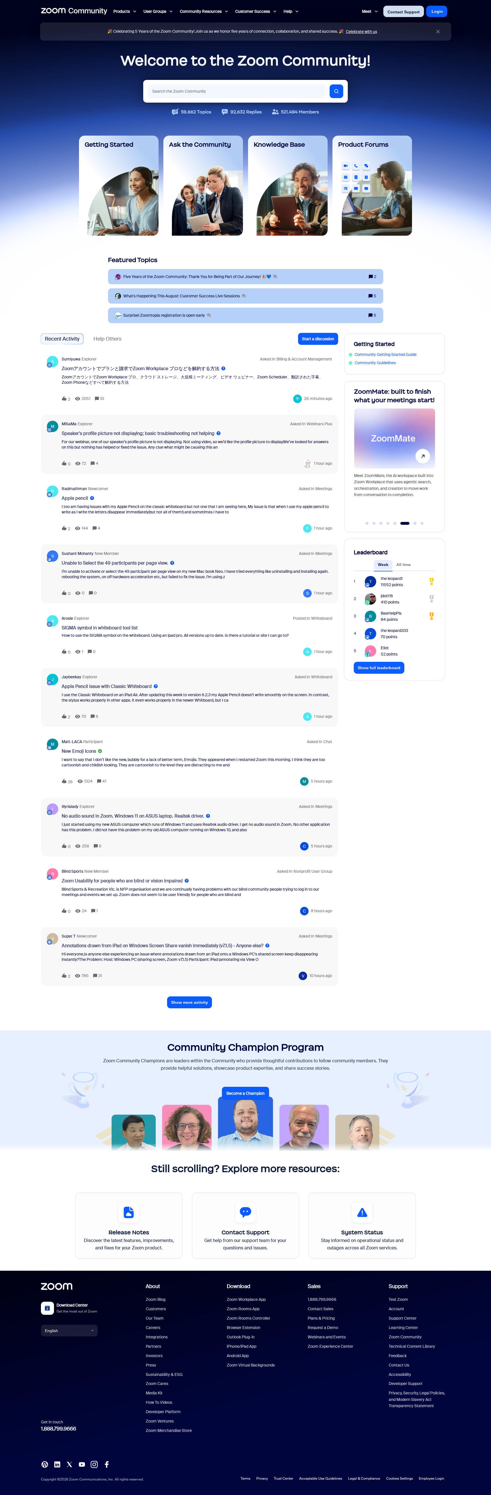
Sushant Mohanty (77, 553)
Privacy (262, 1478)
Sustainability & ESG (164, 1374)
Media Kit (154, 1393)
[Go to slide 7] (411, 523)
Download (238, 1286)
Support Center (403, 1318)
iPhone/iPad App (241, 1346)
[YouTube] (82, 1464)
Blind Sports (72, 871)
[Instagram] (94, 1464)
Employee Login (431, 1478)
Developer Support (406, 1383)
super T (69, 936)
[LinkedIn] (57, 1464)
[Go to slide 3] (381, 523)
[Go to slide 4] (387, 523)
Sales (314, 1286)
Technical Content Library (412, 1346)
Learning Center (403, 1327)
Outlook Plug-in (241, 1337)
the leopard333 (394, 630)
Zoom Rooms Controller (248, 1318)
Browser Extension (243, 1327)
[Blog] (44, 1464)
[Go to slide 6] (401, 523)
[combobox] (237, 91)
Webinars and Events (327, 1337)
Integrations (157, 1337)
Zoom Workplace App (246, 1299)
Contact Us (399, 1365)
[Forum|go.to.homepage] (74, 11)
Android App (238, 1355)
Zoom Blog (155, 1299)
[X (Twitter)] (69, 1464)
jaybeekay (71, 677)
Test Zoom (398, 1299)
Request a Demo (323, 1327)
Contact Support (404, 12)
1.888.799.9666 (58, 1428)
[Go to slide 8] (422, 523)
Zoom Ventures (160, 1421)
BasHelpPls (391, 613)
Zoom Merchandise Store (169, 1430)
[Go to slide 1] (367, 523)
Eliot (385, 647)
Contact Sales (320, 1308)
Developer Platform (163, 1411)
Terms (245, 1478)
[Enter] (336, 91)
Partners (153, 1346)
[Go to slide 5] (395, 523)
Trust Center (283, 1478)
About (153, 1286)
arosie (67, 618)
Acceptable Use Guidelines (320, 1478)
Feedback (398, 1355)
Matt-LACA (72, 742)
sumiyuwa (71, 359)
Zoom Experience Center (330, 1346)
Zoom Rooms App (243, 1308)
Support (398, 1286)
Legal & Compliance (364, 1478)
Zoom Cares (157, 1383)
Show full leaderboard (379, 667)
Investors (154, 1355)
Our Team (155, 1318)
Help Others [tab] (107, 338)
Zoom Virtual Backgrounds (251, 1365)
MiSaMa (69, 424)
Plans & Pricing (321, 1318)
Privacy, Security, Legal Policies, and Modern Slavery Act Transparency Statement (417, 1399)
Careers (153, 1327)
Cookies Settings (399, 1478)
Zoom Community (405, 1337)
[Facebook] (106, 1464)
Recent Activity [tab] (62, 338)
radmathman (74, 489)
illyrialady (70, 806)
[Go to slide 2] (373, 523)
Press (151, 1365)
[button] (318, 339)
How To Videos (159, 1402)
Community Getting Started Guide (386, 354)
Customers (156, 1308)
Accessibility (400, 1374)
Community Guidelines (375, 362)
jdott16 (387, 595)
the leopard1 (392, 578)
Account (396, 1308)
